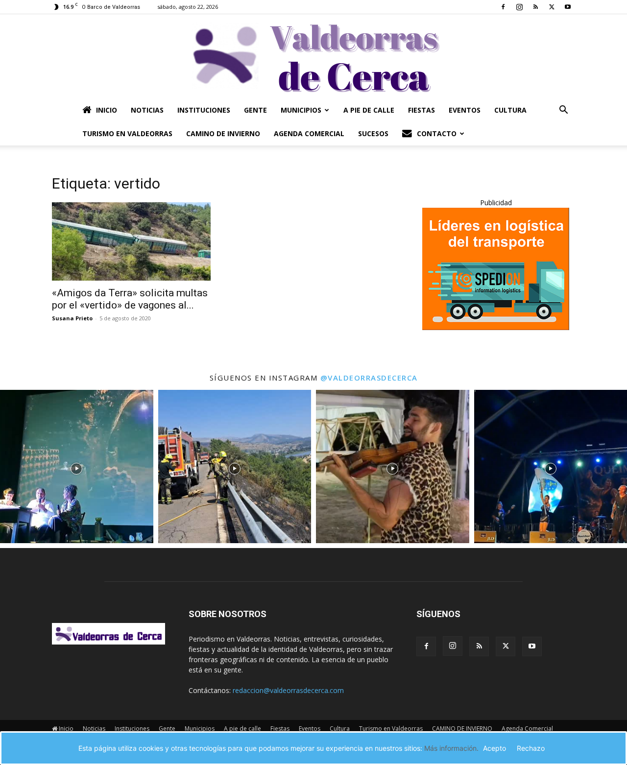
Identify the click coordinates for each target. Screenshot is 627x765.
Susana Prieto (72, 318)
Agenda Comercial (309, 133)
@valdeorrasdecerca (369, 377)
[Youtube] (567, 7)
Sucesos (373, 133)
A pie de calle (368, 110)
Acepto (494, 748)
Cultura (510, 110)
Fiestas (421, 110)
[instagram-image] (76, 466)
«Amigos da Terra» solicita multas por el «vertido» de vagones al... (130, 299)
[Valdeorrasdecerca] (313, 56)
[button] (563, 111)
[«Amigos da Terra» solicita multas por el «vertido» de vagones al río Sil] (131, 241)
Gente (255, 110)
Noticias (147, 110)
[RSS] (535, 7)
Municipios (301, 110)
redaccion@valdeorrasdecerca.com (288, 690)
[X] (551, 7)
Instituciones (203, 110)
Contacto (437, 133)
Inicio (106, 110)
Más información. (451, 748)
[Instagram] (519, 7)
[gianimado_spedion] (495, 327)
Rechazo (531, 748)
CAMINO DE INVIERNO (223, 133)
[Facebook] (503, 7)
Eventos (465, 110)
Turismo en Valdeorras (127, 133)
